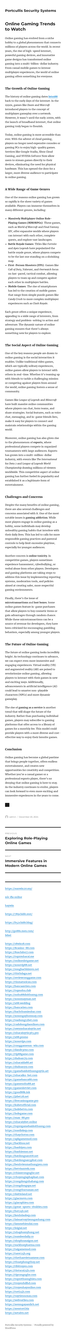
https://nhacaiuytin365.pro (22, 1032)
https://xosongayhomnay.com (24, 1015)
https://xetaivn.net (17, 1312)
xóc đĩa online (13, 897)
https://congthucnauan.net (22, 1189)
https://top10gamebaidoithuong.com (28, 1126)
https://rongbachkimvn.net (22, 969)
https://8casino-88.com (20, 947)
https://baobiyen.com (18, 1147)
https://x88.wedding (17, 1003)
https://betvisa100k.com (20, 1168)
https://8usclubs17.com (19, 952)
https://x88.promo (16, 1037)
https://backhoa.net (17, 1143)
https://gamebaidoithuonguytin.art (27, 1070)
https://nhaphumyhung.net (22, 1232)
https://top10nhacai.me (19, 956)
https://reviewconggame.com (23, 977)
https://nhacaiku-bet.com (21, 1075)
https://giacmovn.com (19, 1198)
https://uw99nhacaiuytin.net (23, 1028)
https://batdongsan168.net (21, 1155)
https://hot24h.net (17, 1210)
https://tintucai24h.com (20, 1270)
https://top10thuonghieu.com (23, 1278)
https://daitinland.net (18, 1194)
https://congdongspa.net (20, 1185)
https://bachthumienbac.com (23, 1011)
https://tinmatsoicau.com (21, 981)
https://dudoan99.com (19, 1066)
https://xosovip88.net (18, 964)
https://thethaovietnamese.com (25, 1257)
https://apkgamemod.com (21, 1138)
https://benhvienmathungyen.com (26, 1164)
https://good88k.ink (17, 1092)
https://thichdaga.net (18, 973)
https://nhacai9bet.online (21, 1121)
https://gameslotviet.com (21, 1087)
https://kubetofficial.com (20, 1104)
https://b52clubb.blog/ (19, 922)
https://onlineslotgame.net (22, 960)
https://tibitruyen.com (19, 1266)
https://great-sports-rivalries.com (26, 1206)
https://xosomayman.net (20, 998)
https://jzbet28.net (17, 1096)
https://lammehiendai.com (21, 1223)
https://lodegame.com (19, 1113)
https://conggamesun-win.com (24, 1045)
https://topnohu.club (18, 990)
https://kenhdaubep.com (20, 1215)
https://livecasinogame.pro (21, 1100)
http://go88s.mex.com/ (19, 930)
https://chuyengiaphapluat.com (24, 1177)
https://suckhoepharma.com (22, 1244)
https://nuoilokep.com (19, 1130)
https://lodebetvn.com (19, 1109)
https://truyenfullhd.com (20, 1283)
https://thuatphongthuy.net (22, 1261)
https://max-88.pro (17, 1117)
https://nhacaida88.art (19, 1062)
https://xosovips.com (18, 1041)
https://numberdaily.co (19, 1236)
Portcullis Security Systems (30, 10)
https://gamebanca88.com (21, 1079)
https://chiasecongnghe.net (22, 1172)
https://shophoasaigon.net (21, 1240)
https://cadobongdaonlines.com (25, 1024)
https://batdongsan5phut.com (24, 1160)
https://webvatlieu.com (19, 1300)
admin (12, 817)
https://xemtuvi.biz (17, 1308)
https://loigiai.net (16, 1227)
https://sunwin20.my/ (18, 888)
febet (8, 935)
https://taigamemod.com (20, 1249)
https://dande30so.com (19, 1049)
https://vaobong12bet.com (21, 1020)
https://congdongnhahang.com (24, 1181)
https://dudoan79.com (19, 1058)
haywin (9, 905)
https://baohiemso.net (19, 1151)
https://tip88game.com (19, 1054)
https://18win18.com (17, 943)
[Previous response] (7, 805)
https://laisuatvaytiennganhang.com (27, 1219)
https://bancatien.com (19, 1007)
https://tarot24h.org (17, 1253)
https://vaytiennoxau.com (21, 1295)
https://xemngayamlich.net (22, 1304)
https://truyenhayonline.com (23, 1287)
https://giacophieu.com (19, 1202)
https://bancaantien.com (20, 986)
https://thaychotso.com (19, 1134)
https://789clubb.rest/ (18, 913)
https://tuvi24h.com (17, 1291)
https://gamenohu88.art (20, 1083)
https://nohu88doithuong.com (24, 994)
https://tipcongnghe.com (20, 1274)
